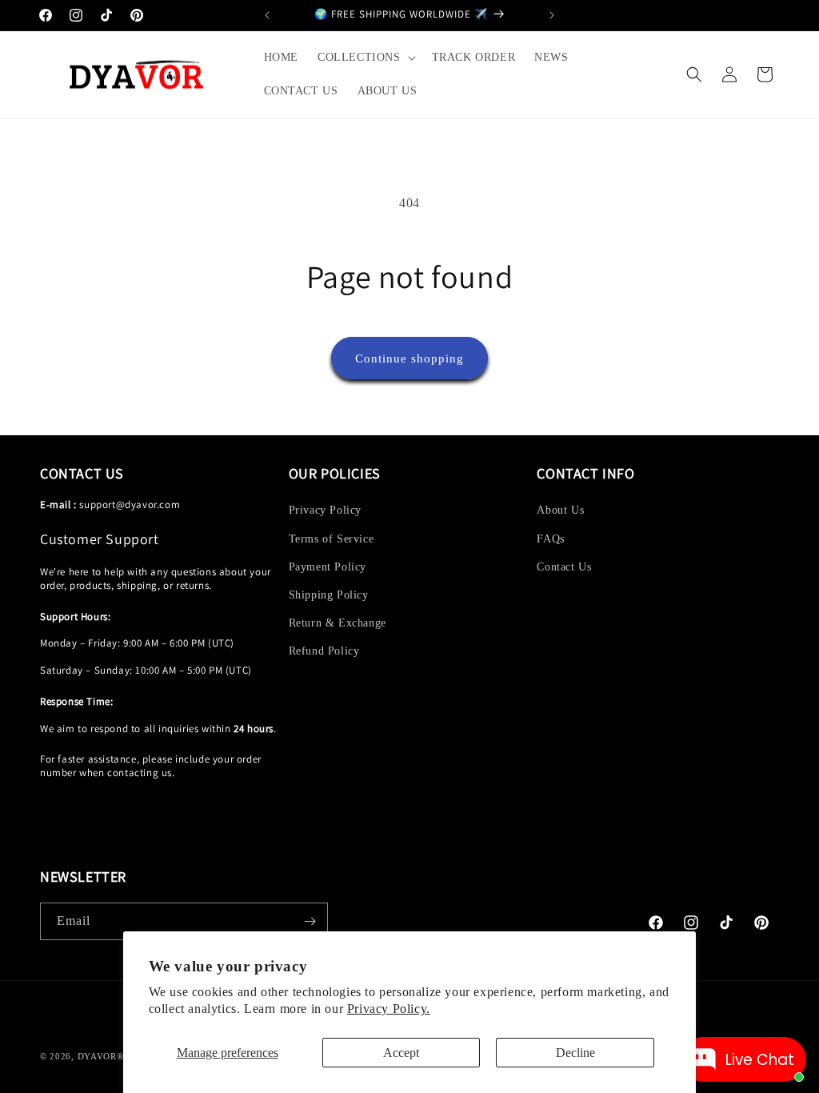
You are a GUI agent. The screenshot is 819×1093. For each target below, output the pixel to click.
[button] (365, 57)
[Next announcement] (551, 15)
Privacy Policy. (388, 1008)
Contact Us (564, 567)
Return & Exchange (337, 623)
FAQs (550, 539)
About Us (560, 510)
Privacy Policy (325, 510)
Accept (401, 1052)
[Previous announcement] (267, 15)
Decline (575, 1052)
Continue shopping (409, 358)
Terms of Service (331, 539)
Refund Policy (324, 651)
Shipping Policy (329, 595)
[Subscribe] (309, 921)
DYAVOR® (101, 1056)
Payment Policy (327, 567)
